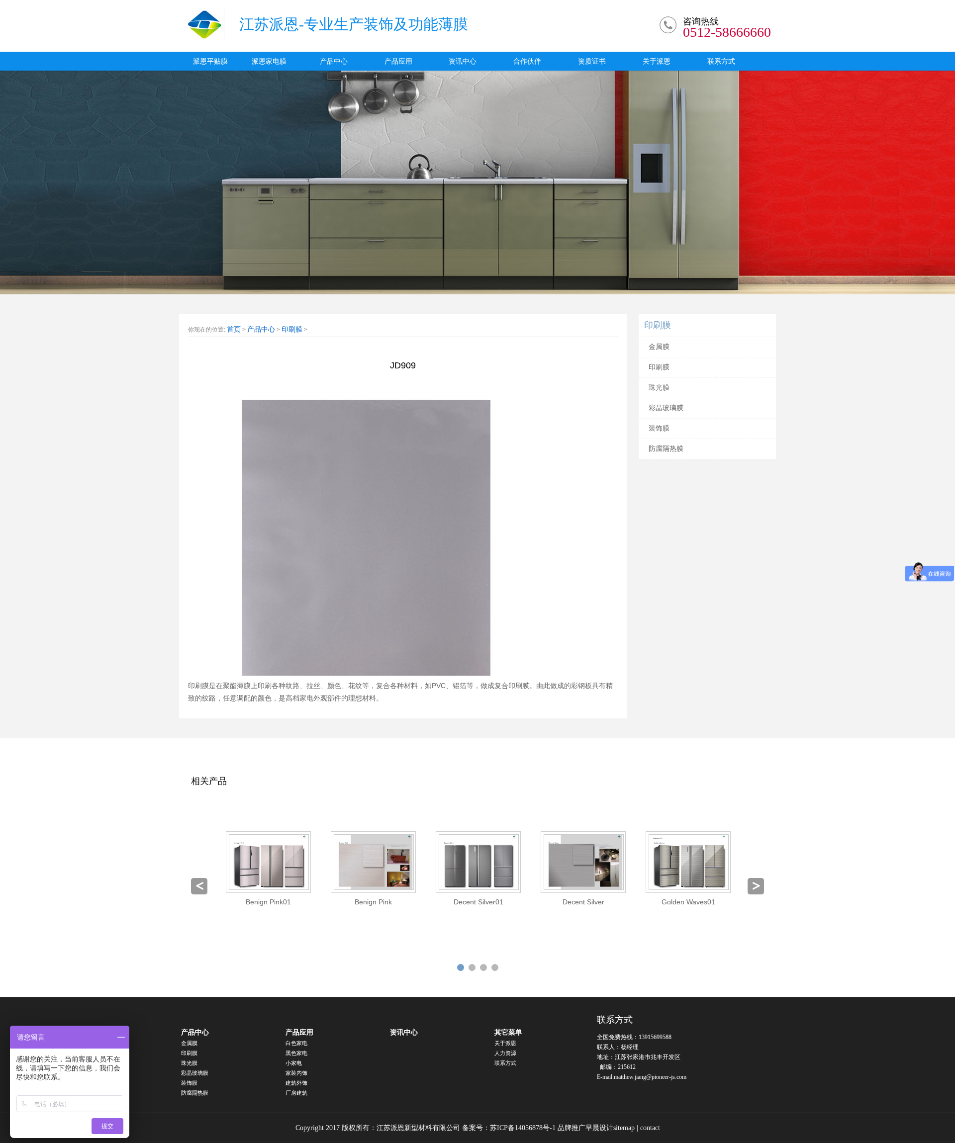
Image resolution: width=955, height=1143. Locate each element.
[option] (268, 869)
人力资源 (505, 1053)
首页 (234, 329)
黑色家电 (296, 1053)
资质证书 (592, 61)
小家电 (294, 1063)
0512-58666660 (727, 32)
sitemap (624, 1128)
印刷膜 (292, 329)
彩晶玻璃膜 (666, 408)
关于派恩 (656, 61)
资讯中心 (463, 61)
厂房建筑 (296, 1093)
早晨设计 (599, 1128)
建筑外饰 (296, 1083)
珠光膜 (659, 387)
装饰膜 (659, 428)
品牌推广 (571, 1128)
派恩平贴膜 (210, 61)
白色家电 (296, 1043)
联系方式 (721, 61)
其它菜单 (508, 1032)
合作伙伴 (527, 61)
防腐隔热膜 (666, 448)
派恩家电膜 (269, 61)
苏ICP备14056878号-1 (523, 1128)
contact (650, 1128)
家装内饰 (296, 1073)
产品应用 (398, 61)
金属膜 (659, 347)
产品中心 (334, 61)
